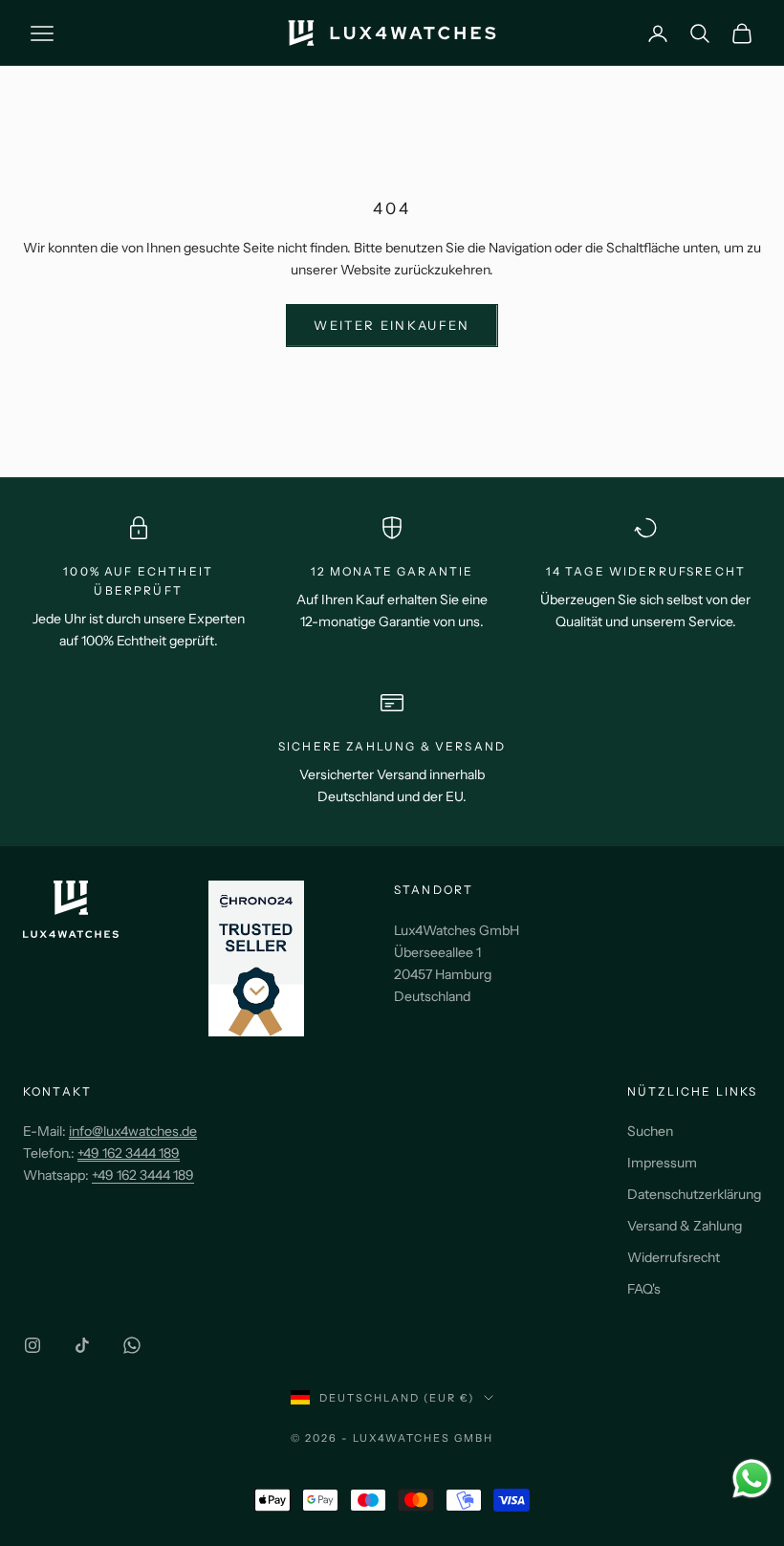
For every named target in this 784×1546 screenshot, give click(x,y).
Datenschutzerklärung (694, 1194)
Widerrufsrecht (673, 1257)
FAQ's (644, 1288)
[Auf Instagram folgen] (32, 1345)
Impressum (662, 1162)
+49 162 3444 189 (143, 1175)
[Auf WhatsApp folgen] (132, 1345)
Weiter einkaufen (391, 325)
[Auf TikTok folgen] (82, 1345)
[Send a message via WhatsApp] (752, 1478)
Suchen (650, 1131)
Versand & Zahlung (684, 1225)
